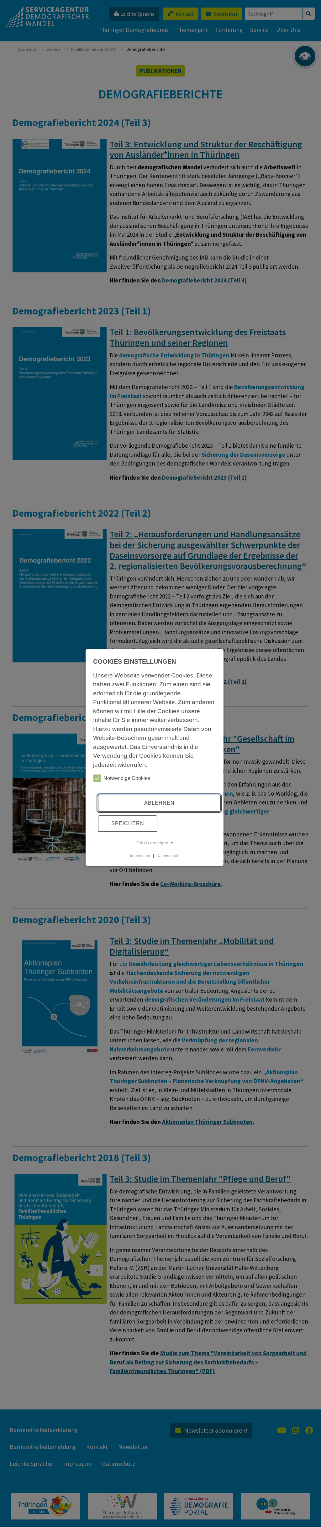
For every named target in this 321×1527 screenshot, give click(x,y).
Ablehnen (159, 803)
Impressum (140, 855)
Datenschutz (167, 855)
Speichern (127, 823)
